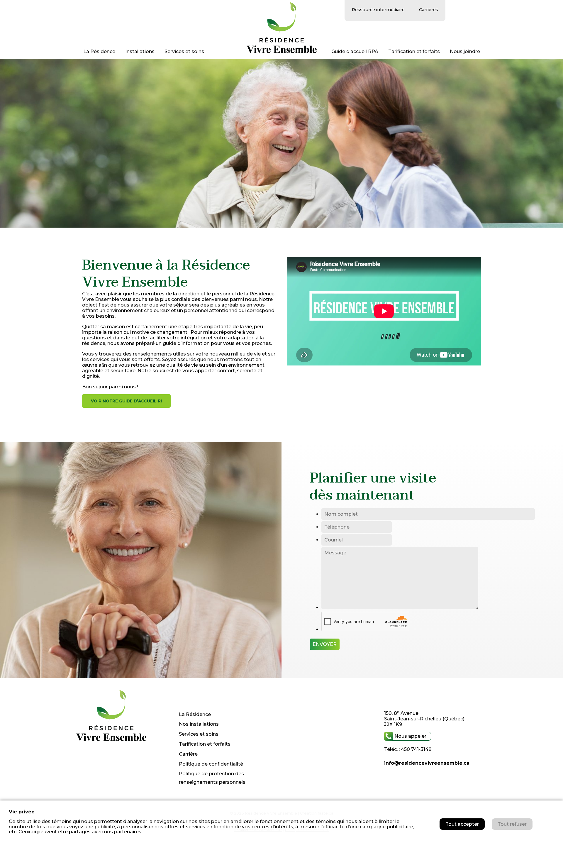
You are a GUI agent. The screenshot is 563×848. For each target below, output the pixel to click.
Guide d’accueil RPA (354, 51)
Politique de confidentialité (211, 764)
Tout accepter (462, 824)
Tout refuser (512, 824)
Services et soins (184, 51)
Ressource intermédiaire (378, 9)
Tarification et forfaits (414, 51)
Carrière (188, 754)
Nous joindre (465, 51)
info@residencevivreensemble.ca (426, 763)
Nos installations (199, 724)
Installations (140, 51)
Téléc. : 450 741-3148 (408, 749)
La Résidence (99, 51)
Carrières (428, 9)
